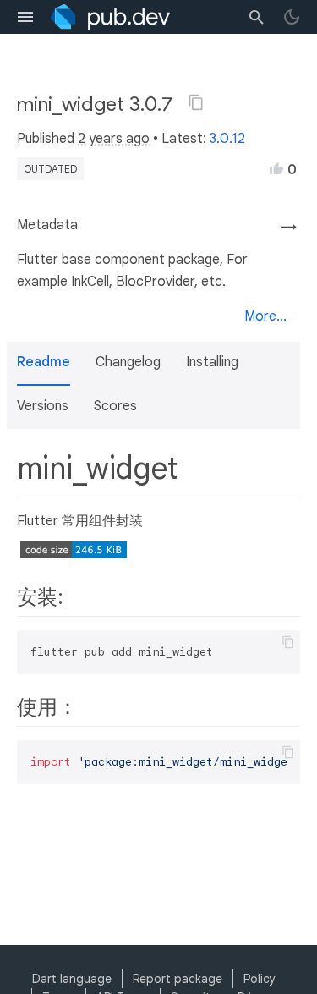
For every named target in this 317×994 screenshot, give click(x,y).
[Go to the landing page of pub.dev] (110, 17)
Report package (177, 978)
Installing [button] (212, 362)
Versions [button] (42, 406)
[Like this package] (276, 168)
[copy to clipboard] (288, 642)
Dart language (72, 978)
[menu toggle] (25, 17)
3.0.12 (227, 138)
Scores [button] (115, 406)
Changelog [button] (128, 362)
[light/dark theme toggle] (291, 17)
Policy (259, 978)
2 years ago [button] (114, 138)
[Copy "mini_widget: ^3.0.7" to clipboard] (196, 102)
